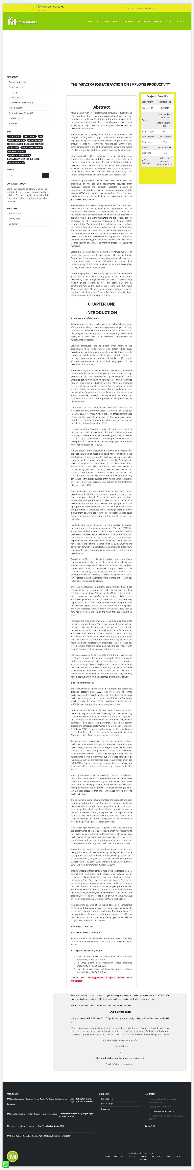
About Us (117, 21)
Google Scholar (35, 140)
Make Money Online (33, 144)
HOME (90, 21)
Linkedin (163, 1132)
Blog (168, 21)
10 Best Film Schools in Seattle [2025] (50, 1126)
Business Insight (16, 82)
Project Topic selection (32, 148)
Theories (34, 159)
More (12, 201)
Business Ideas (14, 136)
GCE (14, 92)
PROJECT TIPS (103, 21)
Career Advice (14, 97)
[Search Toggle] (186, 6)
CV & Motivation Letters (19, 102)
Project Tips (14, 108)
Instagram (158, 1132)
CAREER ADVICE (143, 21)
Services (158, 21)
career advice (30, 136)
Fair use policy (15, 213)
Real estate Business (16, 151)
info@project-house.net (164, 1111)
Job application (15, 144)
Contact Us (180, 21)
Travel (11, 123)
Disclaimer (13, 224)
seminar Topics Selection (19, 155)
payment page (147, 999)
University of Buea (16, 163)
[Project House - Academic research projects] (23, 21)
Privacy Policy (14, 218)
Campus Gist (14, 87)
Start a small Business (18, 159)
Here (25, 198)
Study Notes (14, 118)
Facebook (148, 1132)
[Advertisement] (97, 51)
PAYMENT (129, 21)
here (73, 1022)
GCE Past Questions (16, 140)
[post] (37, 1099)
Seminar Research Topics (19, 113)
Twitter (153, 1132)
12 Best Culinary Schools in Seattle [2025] (55, 1136)
